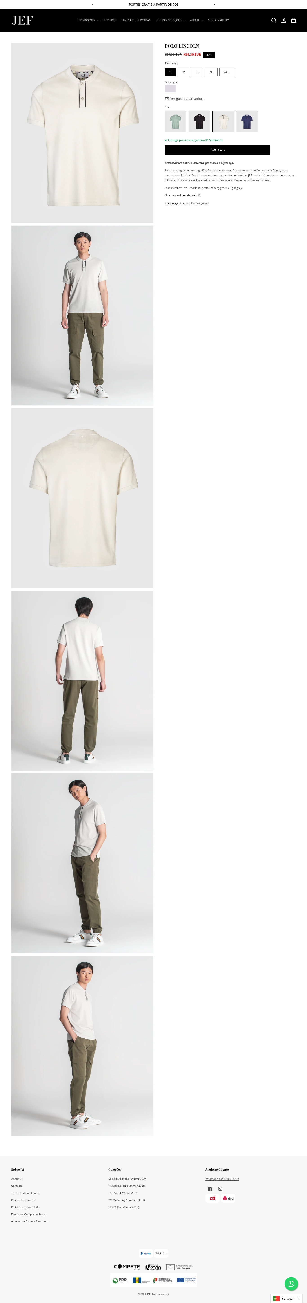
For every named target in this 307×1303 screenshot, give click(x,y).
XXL (226, 72)
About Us (17, 1179)
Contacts (16, 1186)
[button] (88, 20)
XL (211, 72)
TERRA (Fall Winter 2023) (123, 1207)
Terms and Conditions (25, 1193)
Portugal (287, 1298)
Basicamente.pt (160, 1294)
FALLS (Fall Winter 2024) (123, 1193)
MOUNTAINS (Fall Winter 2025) (127, 1179)
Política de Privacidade (25, 1207)
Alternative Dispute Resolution (30, 1221)
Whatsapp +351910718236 (222, 1179)
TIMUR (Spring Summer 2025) (127, 1186)
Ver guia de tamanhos (186, 98)
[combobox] (286, 1298)
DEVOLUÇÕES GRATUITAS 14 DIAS (153, 4)
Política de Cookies (23, 1200)
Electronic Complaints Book (28, 1214)
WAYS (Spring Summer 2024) (126, 1200)
